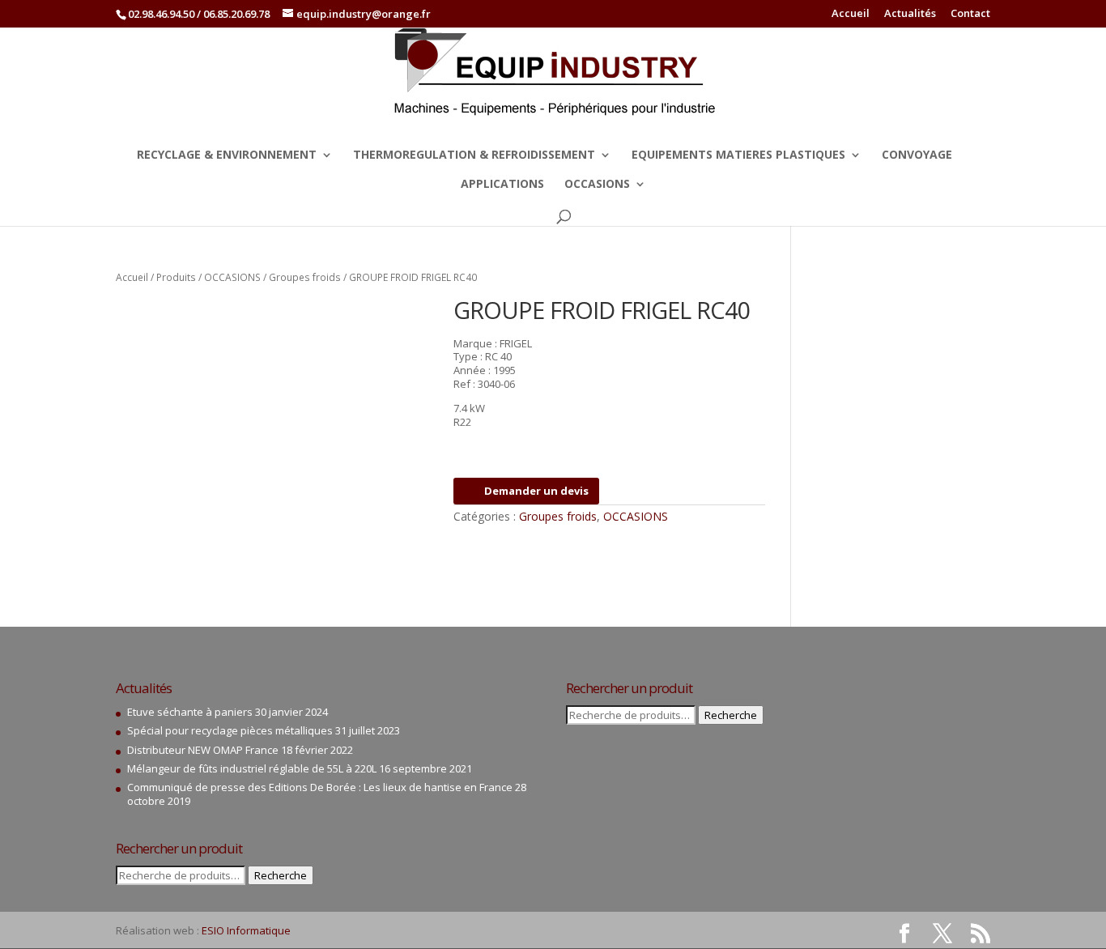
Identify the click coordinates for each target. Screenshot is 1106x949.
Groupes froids (305, 277)
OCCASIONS (597, 184)
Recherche (280, 875)
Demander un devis (536, 490)
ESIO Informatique (246, 930)
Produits (176, 277)
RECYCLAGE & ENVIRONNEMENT (227, 155)
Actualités (910, 14)
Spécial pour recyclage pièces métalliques (230, 730)
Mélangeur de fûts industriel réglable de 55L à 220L (251, 768)
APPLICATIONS (502, 184)
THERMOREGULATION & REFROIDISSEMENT (474, 155)
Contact (970, 14)
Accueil (851, 14)
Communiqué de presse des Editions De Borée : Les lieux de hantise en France (320, 787)
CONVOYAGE (917, 155)
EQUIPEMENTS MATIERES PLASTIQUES (738, 155)
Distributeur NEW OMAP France (203, 750)
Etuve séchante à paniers (190, 711)
